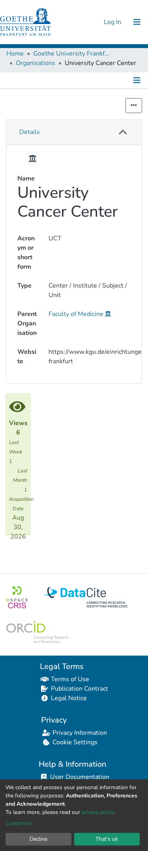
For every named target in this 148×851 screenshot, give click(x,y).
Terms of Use (70, 679)
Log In (113, 22)
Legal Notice (69, 698)
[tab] (74, 132)
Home (15, 53)
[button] (123, 132)
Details (29, 132)
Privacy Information (79, 732)
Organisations (35, 63)
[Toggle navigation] (137, 22)
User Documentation (79, 777)
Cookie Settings (74, 742)
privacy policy (98, 812)
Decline (38, 839)
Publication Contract (79, 688)
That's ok (107, 839)
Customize (18, 823)
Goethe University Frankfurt (72, 53)
